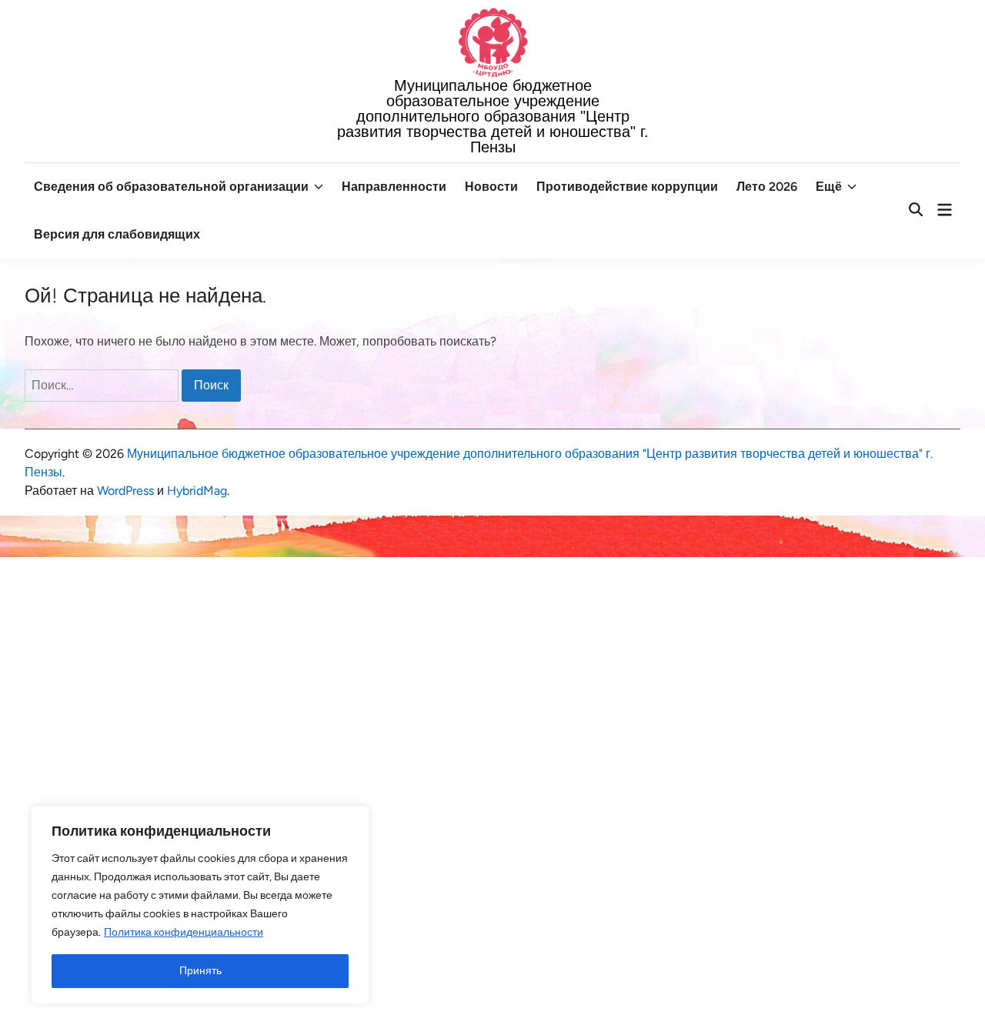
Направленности (394, 186)
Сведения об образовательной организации (171, 186)
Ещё (829, 186)
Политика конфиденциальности (183, 932)
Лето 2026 (766, 186)
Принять (200, 970)
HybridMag (197, 490)
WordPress (125, 490)
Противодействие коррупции (627, 186)
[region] (200, 905)
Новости (491, 186)
